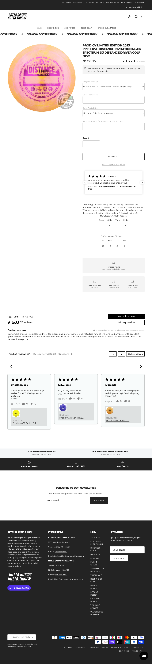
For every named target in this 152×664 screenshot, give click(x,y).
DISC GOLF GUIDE (112, 2)
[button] (113, 182)
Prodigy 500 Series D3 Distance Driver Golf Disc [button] (119, 420)
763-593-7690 (61, 551)
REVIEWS (99, 2)
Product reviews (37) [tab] (20, 354)
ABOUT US (95, 538)
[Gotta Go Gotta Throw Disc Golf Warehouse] (17, 17)
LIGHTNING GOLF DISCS (120, 647)
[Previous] (12, 366)
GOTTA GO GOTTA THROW (98, 647)
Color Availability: (90, 108)
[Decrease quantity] (85, 144)
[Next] (139, 366)
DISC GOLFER (67, 647)
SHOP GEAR (86, 28)
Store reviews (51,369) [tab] (44, 354)
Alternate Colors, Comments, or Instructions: (103, 121)
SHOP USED (69, 28)
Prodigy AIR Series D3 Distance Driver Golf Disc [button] (72, 417)
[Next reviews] (142, 182)
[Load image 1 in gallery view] (41, 78)
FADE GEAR (80, 647)
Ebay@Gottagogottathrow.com (68, 579)
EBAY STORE (124, 651)
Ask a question (126, 322)
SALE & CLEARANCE (107, 28)
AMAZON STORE (138, 651)
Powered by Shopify (24, 646)
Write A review (126, 316)
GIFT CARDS (66, 2)
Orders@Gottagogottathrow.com (69, 556)
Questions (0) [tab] (65, 354)
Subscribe (99, 500)
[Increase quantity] (97, 144)
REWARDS (90, 2)
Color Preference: (90, 95)
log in (108, 71)
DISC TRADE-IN (78, 2)
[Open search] (113, 353)
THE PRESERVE (139, 647)
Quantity (86, 138)
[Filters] (121, 353)
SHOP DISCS (53, 28)
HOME (39, 28)
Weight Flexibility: (90, 81)
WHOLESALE (139, 2)
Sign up (100, 71)
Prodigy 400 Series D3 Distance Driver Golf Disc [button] (25, 423)
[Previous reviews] (85, 182)
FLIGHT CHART (126, 2)
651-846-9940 (61, 574)
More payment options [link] (113, 164)
